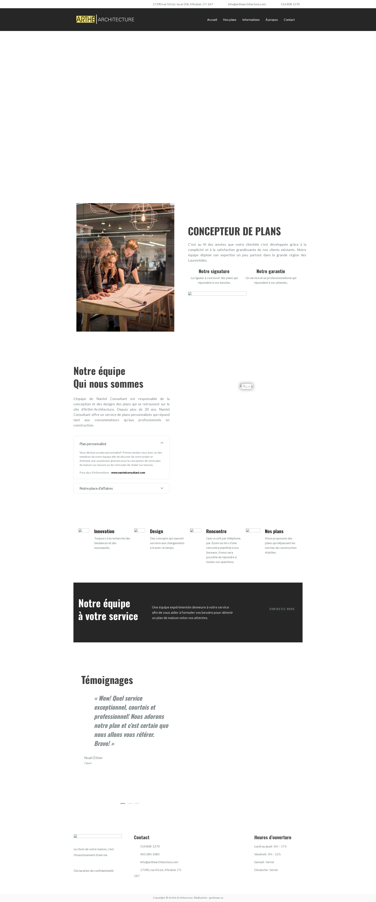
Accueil (212, 19)
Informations (251, 19)
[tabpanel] (129, 729)
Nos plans (229, 19)
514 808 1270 (290, 4)
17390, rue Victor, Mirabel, (158, 870)
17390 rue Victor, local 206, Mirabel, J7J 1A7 (183, 4)
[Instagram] (85, 4)
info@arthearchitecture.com (247, 4)
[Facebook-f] (78, 4)
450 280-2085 (150, 854)
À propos (272, 19)
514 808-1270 (150, 846)
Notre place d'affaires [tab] (96, 488)
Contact (289, 19)
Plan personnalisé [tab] (93, 444)
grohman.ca (216, 897)
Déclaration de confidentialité (94, 870)
